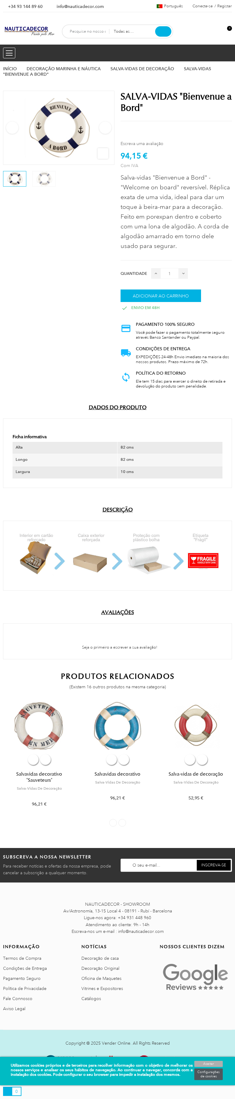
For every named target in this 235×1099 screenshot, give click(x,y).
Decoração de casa (100, 958)
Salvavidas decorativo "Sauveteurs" (39, 777)
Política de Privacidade (25, 988)
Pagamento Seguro (22, 978)
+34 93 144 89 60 (25, 6)
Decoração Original (100, 968)
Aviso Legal (14, 1008)
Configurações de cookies (208, 1074)
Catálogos (91, 998)
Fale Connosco (17, 998)
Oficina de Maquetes (101, 978)
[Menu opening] (9, 53)
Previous (12, 128)
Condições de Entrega (25, 968)
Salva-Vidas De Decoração (39, 788)
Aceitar (208, 1064)
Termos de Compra (22, 958)
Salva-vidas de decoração (196, 774)
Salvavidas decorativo (117, 774)
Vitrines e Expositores (102, 988)
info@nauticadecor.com (80, 6)
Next (105, 128)
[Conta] (217, 31)
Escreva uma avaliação (142, 143)
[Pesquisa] (163, 31)
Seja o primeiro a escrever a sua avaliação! (119, 647)
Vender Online (116, 1043)
